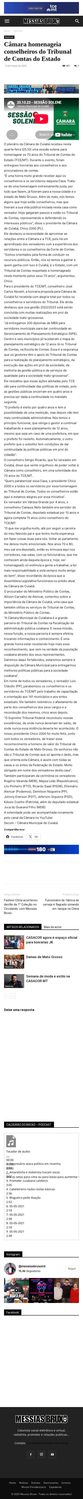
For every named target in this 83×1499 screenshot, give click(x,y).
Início (7, 30)
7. (15, 1214)
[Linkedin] (45, 75)
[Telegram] (54, 75)
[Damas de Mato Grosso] (14, 962)
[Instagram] (41, 1454)
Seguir (72, 1268)
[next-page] (13, 995)
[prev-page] (6, 995)
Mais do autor (53, 927)
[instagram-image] (16, 1290)
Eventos (35, 1482)
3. (27, 1181)
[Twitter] (17, 75)
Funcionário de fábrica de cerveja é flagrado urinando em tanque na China (61, 904)
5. (23, 1198)
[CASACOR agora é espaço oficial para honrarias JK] (14, 942)
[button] (6, 21)
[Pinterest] (27, 75)
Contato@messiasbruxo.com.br (48, 1443)
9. (15, 1231)
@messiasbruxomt (32, 1266)
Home (12, 1482)
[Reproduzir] (7, 1156)
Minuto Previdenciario (33, 1487)
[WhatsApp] (36, 75)
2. (33, 1172)
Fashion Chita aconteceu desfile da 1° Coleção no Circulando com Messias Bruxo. (20, 906)
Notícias (18, 30)
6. (15, 1206)
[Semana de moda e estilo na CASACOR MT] (14, 981)
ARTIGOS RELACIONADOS (22, 927)
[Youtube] (52, 1455)
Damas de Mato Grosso (44, 957)
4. (30, 1189)
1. (33, 1164)
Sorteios (66, 1482)
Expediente (55, 1487)
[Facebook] (8, 75)
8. (15, 1223)
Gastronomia (51, 1482)
